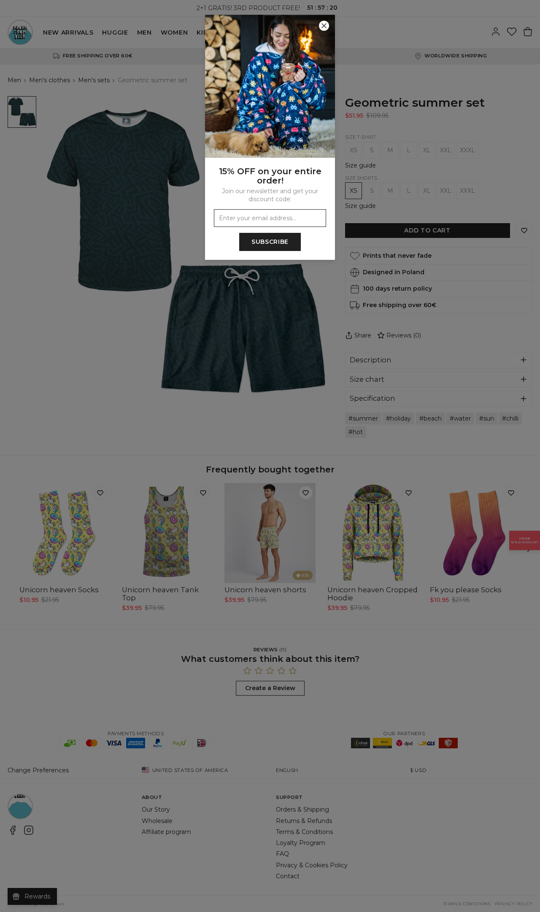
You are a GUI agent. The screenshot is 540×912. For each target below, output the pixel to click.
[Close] (324, 26)
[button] (270, 456)
